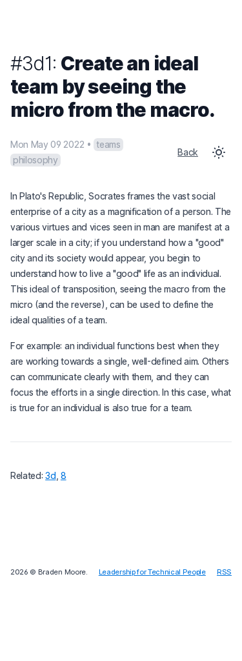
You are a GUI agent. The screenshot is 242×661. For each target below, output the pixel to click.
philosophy (35, 159)
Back (187, 152)
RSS (224, 571)
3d (50, 475)
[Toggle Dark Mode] (219, 152)
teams (108, 144)
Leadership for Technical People (152, 571)
